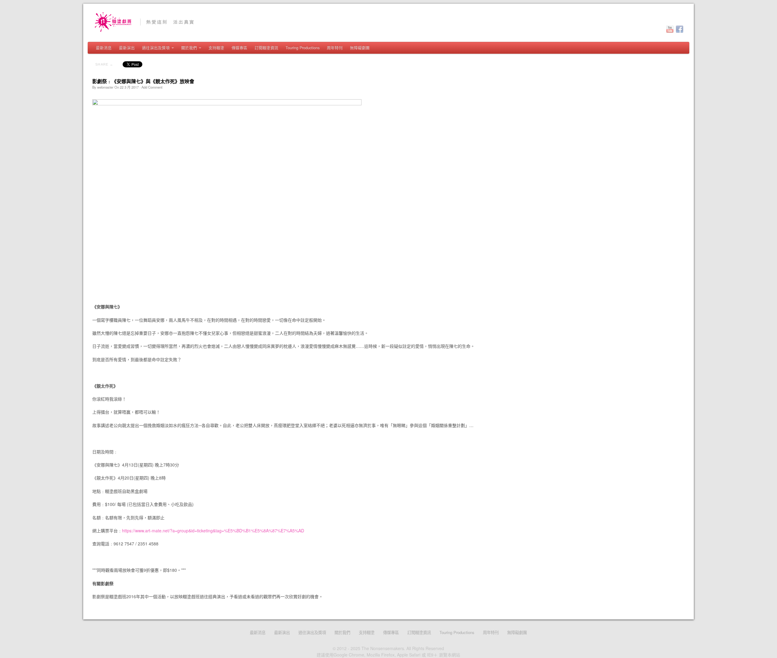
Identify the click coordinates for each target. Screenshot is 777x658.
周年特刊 (335, 47)
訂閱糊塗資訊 (266, 47)
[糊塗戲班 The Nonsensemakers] (388, 22)
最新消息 (104, 47)
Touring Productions (303, 47)
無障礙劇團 (360, 47)
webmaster (105, 87)
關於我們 (189, 47)
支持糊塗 (216, 47)
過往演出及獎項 (156, 47)
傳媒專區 (239, 47)
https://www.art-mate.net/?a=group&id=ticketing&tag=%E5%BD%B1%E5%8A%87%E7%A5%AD (213, 530)
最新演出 (127, 47)
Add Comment (151, 87)
